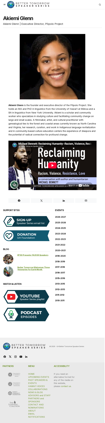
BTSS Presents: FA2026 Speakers (32, 255)
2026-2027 (60, 217)
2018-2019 (60, 261)
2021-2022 (60, 245)
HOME (31, 374)
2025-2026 (60, 222)
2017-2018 (60, 267)
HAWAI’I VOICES (36, 386)
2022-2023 (60, 239)
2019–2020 (60, 256)
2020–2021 (60, 250)
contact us (66, 386)
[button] (4, 4)
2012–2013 (60, 289)
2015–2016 (60, 278)
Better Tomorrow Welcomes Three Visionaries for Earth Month (33, 268)
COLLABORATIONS (37, 389)
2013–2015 (60, 283)
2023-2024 (60, 233)
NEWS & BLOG (35, 392)
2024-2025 (60, 228)
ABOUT (32, 410)
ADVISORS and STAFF (39, 395)
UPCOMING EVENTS (38, 377)
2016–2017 (60, 272)
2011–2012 (59, 295)
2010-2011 (59, 300)
